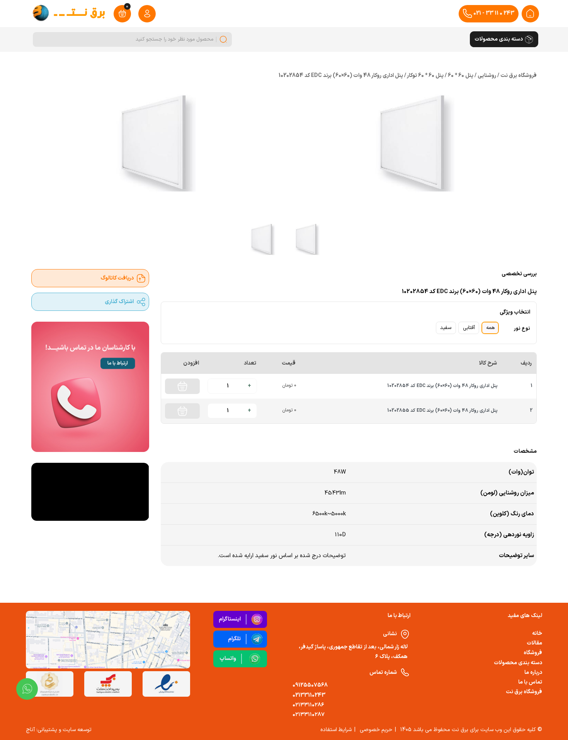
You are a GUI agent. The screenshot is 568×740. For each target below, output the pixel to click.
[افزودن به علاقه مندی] (202, 436)
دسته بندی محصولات (518, 663)
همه (490, 328)
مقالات (534, 643)
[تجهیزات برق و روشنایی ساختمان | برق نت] (530, 13)
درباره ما (533, 672)
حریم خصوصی (376, 730)
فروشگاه (533, 653)
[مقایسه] (220, 436)
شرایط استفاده (336, 730)
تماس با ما (530, 682)
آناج (30, 730)
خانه (537, 633)
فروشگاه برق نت (524, 692)
